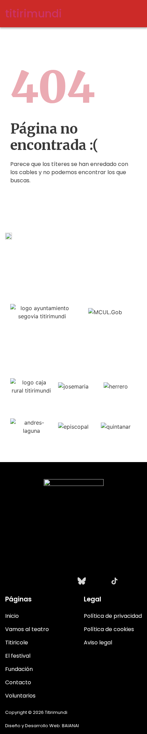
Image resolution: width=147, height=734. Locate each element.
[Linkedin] (98, 581)
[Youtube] (65, 581)
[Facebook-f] (49, 581)
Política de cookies (109, 629)
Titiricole (16, 642)
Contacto (18, 682)
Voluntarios (20, 696)
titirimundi (33, 13)
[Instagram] (32, 581)
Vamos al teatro (27, 629)
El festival (17, 656)
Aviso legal (98, 642)
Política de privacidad (113, 616)
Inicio (12, 616)
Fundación (19, 669)
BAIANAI (70, 725)
